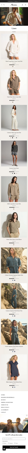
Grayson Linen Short (14, 168)
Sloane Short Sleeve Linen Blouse (14, 239)
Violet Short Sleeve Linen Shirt (14, 97)
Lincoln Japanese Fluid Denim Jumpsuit (14, 346)
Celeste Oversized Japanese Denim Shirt (14, 275)
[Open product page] (14, 46)
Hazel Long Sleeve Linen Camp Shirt (14, 61)
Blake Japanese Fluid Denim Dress (14, 382)
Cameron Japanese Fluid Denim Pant (14, 310)
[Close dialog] (26, 415)
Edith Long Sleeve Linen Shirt (14, 203)
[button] (1, 5)
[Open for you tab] (4, 448)
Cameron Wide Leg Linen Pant (14, 132)
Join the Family (14, 447)
